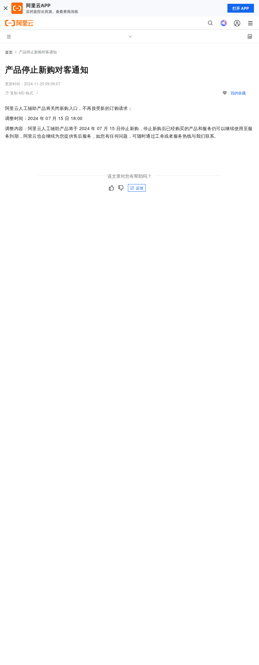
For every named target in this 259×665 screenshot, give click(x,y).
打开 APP (240, 8)
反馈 (139, 187)
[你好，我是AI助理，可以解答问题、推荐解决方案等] (223, 23)
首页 (9, 52)
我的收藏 (238, 92)
